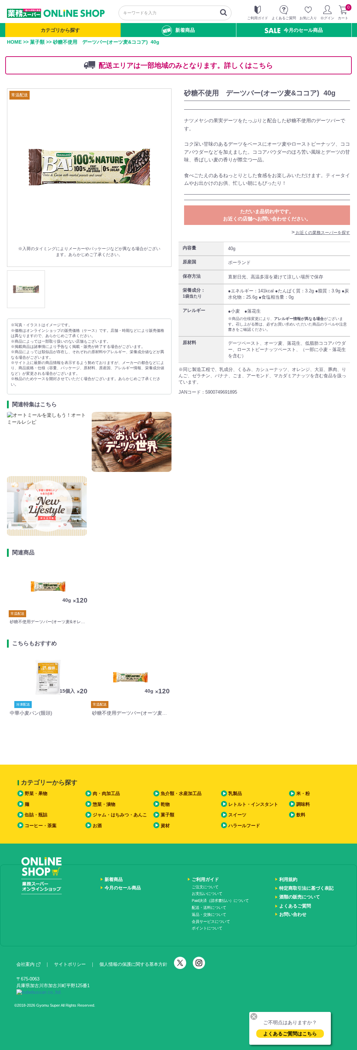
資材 (165, 825)
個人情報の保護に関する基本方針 (133, 964)
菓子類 (37, 42)
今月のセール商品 (303, 30)
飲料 (300, 814)
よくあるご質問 (295, 906)
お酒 (97, 825)
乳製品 (235, 793)
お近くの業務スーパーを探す (322, 232)
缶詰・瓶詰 (36, 814)
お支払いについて (207, 893)
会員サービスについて (211, 921)
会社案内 (25, 964)
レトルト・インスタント (253, 804)
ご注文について (205, 887)
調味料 (303, 804)
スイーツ (237, 814)
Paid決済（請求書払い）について (220, 900)
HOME (14, 42)
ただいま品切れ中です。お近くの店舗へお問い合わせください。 (267, 215)
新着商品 (185, 30)
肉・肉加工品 (106, 793)
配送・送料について (209, 907)
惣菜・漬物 (104, 804)
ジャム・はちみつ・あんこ (120, 814)
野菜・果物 (36, 793)
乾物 (165, 804)
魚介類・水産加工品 (181, 793)
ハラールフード (244, 825)
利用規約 (288, 879)
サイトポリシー (70, 964)
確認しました (181, 554)
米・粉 (303, 793)
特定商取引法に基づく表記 (306, 888)
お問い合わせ (292, 914)
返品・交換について (209, 914)
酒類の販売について (299, 896)
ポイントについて (207, 928)
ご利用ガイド (205, 879)
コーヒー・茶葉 (40, 825)
